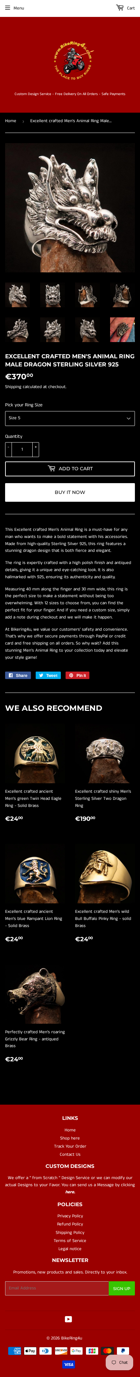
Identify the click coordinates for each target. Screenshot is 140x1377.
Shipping (13, 387)
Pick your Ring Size (23, 405)
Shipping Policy (70, 1232)
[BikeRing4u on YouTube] (68, 1320)
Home (10, 121)
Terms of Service (70, 1241)
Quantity (13, 436)
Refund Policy (70, 1224)
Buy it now (70, 492)
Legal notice (70, 1249)
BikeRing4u (71, 1338)
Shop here (70, 1138)
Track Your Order (70, 1146)
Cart (130, 8)
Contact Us (70, 1154)
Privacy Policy (70, 1216)
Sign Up (121, 1288)
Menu (19, 8)
